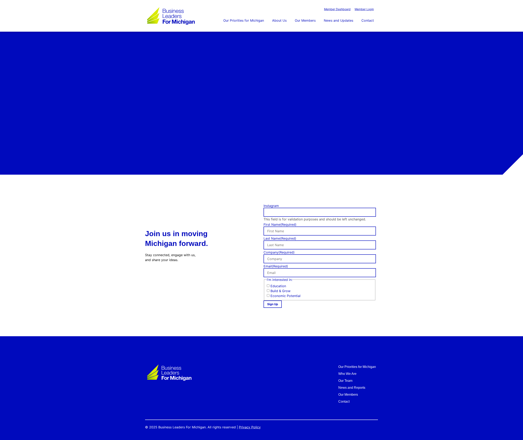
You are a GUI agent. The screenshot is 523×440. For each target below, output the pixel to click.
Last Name (280, 238)
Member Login (364, 9)
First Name (280, 224)
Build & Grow (280, 291)
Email (276, 266)
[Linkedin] (168, 273)
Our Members (305, 20)
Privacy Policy (250, 427)
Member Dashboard (337, 9)
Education (278, 286)
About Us (279, 20)
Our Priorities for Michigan (243, 20)
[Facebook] (148, 273)
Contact (367, 20)
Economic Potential (285, 295)
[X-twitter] (158, 273)
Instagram (271, 205)
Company (279, 252)
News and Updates (338, 20)
